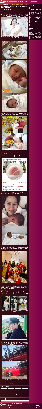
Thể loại (23, 1)
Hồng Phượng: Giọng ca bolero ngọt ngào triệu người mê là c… (18, 395)
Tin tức (30, 1)
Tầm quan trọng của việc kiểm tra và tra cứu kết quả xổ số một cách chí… (37, 25)
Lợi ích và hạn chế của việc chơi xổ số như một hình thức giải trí (37, 17)
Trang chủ (2, 4)
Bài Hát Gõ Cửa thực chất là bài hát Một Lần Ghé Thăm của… (4, 395)
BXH (26, 1)
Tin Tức (32, 5)
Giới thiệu (37, 403)
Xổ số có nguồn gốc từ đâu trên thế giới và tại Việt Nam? (37, 29)
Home (21, 1)
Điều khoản (38, 405)
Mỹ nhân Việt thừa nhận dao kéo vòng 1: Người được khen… (25, 395)
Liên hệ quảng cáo (38, 407)
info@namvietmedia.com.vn (13, 406)
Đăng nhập (34, 1)
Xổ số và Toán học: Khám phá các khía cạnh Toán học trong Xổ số (37, 13)
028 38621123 (11, 405)
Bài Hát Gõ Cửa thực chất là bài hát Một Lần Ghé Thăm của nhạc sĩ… (37, 33)
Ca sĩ (28, 1)
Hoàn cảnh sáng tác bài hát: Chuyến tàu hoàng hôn (11, 393)
